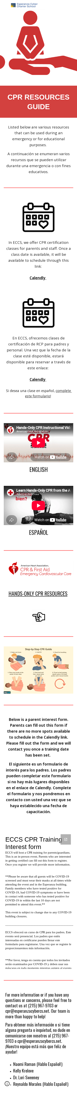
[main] (38, 101)
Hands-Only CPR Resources (38, 593)
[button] (7, 1085)
